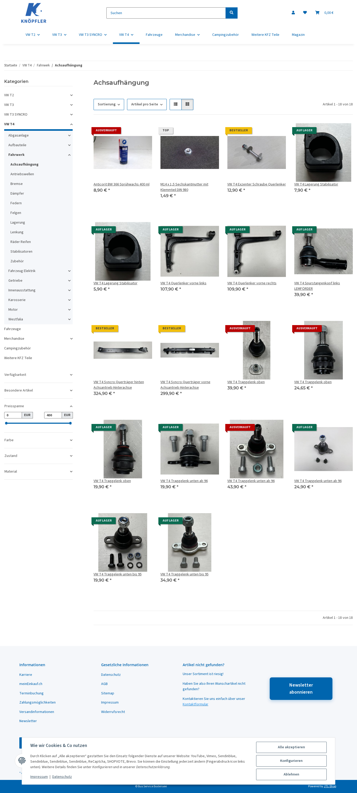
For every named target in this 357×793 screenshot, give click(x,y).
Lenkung (17, 232)
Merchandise (14, 338)
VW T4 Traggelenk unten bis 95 (118, 574)
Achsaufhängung (24, 164)
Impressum (39, 776)
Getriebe (15, 280)
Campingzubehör (17, 348)
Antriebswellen (22, 174)
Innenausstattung (22, 290)
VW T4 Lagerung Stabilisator (316, 184)
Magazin (298, 34)
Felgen (15, 213)
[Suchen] (232, 13)
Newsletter (28, 721)
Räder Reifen (20, 242)
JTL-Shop (330, 786)
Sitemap (107, 693)
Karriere (25, 674)
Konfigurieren (291, 760)
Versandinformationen (36, 712)
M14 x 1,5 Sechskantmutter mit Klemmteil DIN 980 (184, 187)
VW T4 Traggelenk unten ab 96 (184, 481)
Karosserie (17, 300)
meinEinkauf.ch (30, 684)
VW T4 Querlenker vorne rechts (252, 283)
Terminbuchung (31, 693)
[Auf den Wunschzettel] (143, 132)
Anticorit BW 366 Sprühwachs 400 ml (121, 184)
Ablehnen (291, 774)
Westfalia (15, 319)
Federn (16, 203)
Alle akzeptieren (291, 747)
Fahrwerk (16, 154)
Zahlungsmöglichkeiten (37, 702)
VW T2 (9, 95)
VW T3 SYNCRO (15, 114)
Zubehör (17, 261)
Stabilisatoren (21, 251)
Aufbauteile (17, 145)
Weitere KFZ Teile (18, 358)
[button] (293, 13)
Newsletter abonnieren (301, 688)
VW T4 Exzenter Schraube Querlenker (256, 184)
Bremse (16, 183)
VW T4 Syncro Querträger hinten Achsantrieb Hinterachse (119, 384)
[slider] (6, 423)
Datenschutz (62, 776)
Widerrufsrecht (113, 712)
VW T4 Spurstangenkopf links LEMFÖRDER (317, 286)
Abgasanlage (18, 135)
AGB (104, 684)
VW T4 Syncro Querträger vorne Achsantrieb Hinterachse (185, 384)
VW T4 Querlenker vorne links (183, 283)
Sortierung (107, 104)
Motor (13, 309)
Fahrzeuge (12, 329)
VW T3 (9, 104)
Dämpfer (17, 193)
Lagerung (17, 222)
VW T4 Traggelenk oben (246, 382)
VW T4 (9, 124)
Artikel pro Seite (144, 104)
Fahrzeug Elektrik (22, 271)
